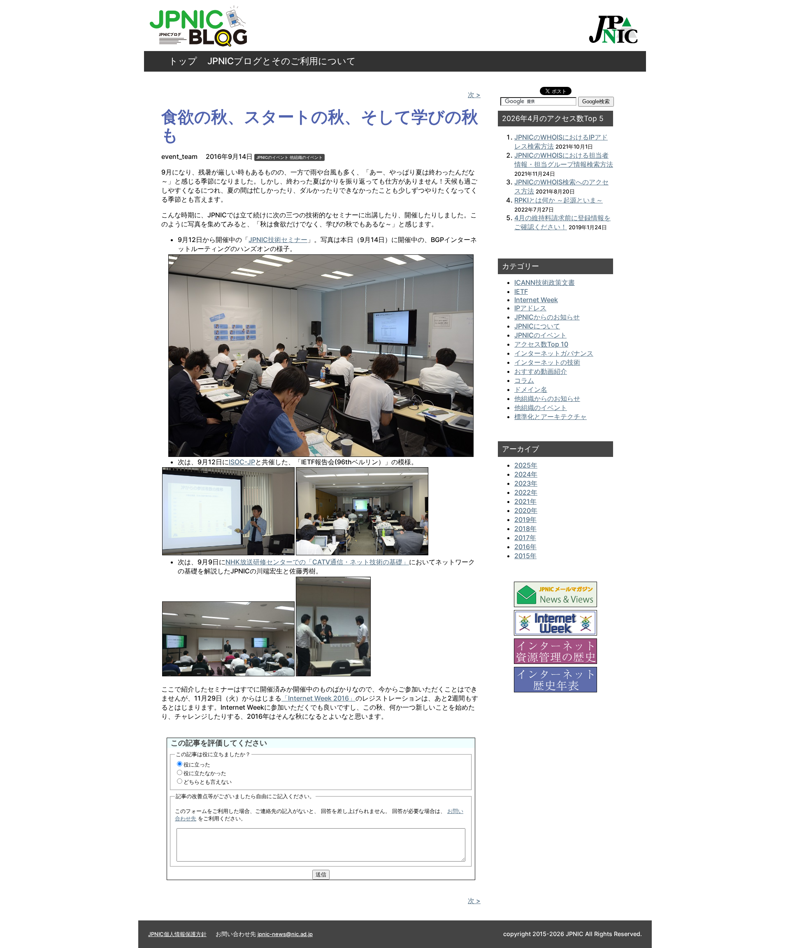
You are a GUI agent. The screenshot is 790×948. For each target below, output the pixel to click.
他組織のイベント (306, 157)
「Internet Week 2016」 (318, 698)
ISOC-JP (242, 462)
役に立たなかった (205, 773)
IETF (521, 291)
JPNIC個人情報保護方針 (177, 934)
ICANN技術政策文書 (544, 282)
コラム (524, 380)
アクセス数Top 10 (541, 344)
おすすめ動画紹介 (540, 371)
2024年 (525, 474)
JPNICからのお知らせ (547, 317)
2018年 (525, 528)
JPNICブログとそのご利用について (281, 61)
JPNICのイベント (272, 157)
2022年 (525, 492)
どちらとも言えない (208, 781)
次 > (474, 95)
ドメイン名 (530, 389)
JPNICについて (537, 326)
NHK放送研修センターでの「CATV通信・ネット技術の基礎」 (317, 562)
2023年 (525, 483)
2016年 (525, 547)
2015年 (525, 556)
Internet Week (536, 300)
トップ (183, 61)
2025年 (525, 465)
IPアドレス (530, 308)
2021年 (525, 501)
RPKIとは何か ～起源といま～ (558, 200)
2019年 (525, 519)
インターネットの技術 (547, 362)
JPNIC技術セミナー (278, 239)
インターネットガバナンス (553, 353)
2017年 (525, 537)
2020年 (525, 510)
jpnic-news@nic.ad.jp (285, 934)
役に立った (197, 764)
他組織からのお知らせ (547, 398)
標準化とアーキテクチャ (550, 416)
